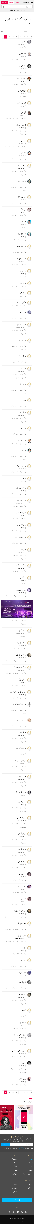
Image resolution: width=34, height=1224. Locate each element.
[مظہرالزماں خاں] (28, 887)
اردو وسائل (30, 1170)
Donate (11, 2)
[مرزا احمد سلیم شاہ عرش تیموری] (28, 692)
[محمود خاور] (28, 1010)
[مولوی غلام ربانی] (28, 923)
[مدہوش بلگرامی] (28, 1079)
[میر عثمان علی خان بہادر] (28, 761)
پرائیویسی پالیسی (21, 1148)
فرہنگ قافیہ (30, 1163)
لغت (18, 10)
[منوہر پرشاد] (28, 960)
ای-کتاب (11, 10)
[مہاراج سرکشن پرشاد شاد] (28, 1035)
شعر (21, 10)
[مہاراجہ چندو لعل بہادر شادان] (28, 1051)
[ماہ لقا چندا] (28, 1063)
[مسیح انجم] (28, 948)
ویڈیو (15, 10)
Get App (4, 2)
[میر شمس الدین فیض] (28, 777)
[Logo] (26, 3)
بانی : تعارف (14, 1163)
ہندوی (15, 1184)
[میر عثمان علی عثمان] (28, 748)
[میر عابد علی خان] (28, 850)
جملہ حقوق (11, 1218)
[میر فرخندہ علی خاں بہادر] (28, 818)
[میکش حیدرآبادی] (28, 995)
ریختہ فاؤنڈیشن (14, 1159)
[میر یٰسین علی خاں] (28, 720)
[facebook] (26, 1211)
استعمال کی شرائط (16, 1218)
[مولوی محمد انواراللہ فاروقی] (28, 911)
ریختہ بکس (15, 1191)
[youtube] (17, 1211)
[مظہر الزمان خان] (28, 874)
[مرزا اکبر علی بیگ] (28, 680)
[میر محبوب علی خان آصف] (28, 704)
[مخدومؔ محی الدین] (28, 982)
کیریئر (16, 1170)
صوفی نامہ (31, 1184)
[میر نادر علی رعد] (28, 802)
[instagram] (13, 1211)
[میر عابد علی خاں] (28, 862)
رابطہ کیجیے (15, 1166)
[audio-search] (3, 6)
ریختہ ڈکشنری (14, 1188)
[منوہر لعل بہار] (28, 973)
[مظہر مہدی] (28, 899)
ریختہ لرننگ (30, 1188)
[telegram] (9, 1211)
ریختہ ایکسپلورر (14, 1174)
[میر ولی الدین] (28, 733)
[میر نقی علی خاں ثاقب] (28, 792)
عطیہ (32, 1159)
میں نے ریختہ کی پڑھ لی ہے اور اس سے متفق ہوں (17, 1148)
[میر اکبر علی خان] (28, 834)
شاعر (24, 10)
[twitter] (21, 1211)
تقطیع (32, 1166)
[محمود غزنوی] (28, 1023)
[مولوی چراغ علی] (28, 936)
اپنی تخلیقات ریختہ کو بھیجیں (27, 1174)
